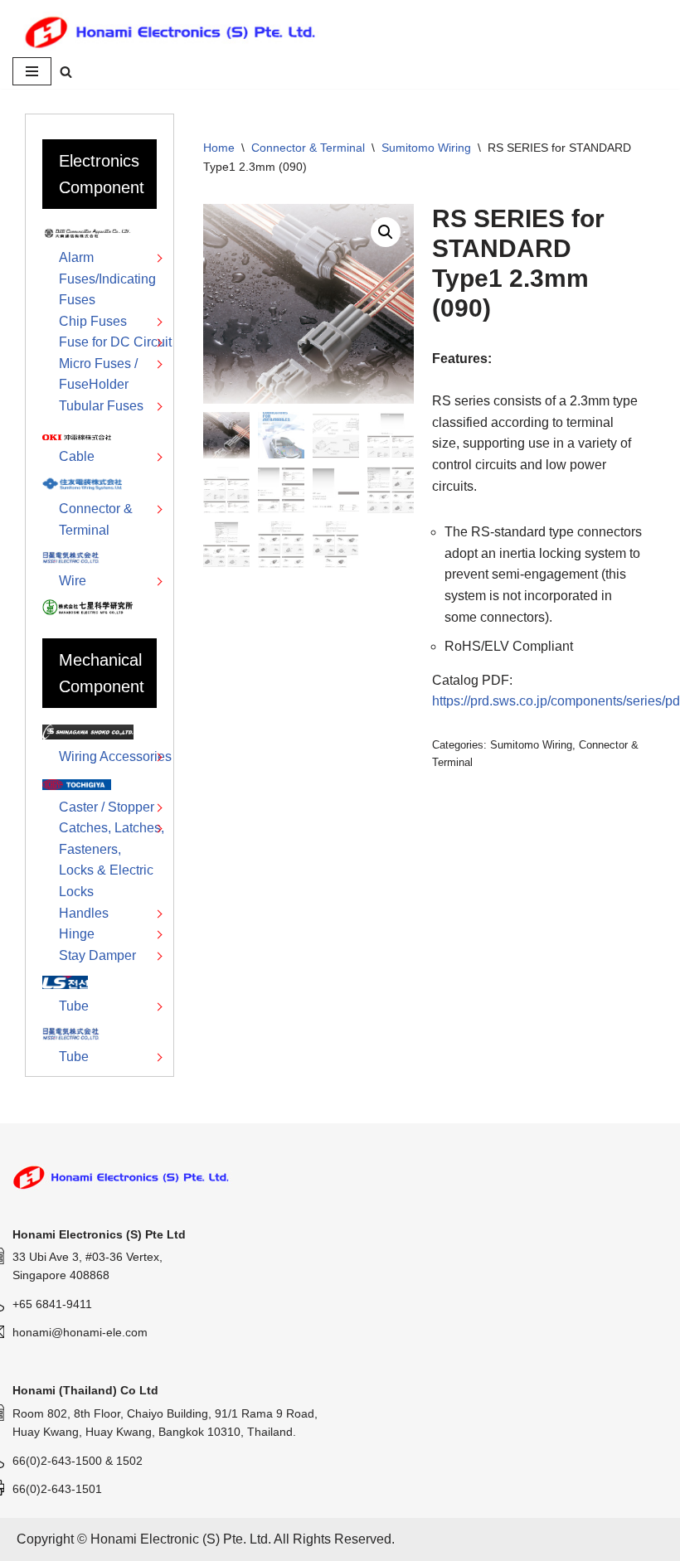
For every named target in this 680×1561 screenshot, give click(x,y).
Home (219, 147)
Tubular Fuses (101, 406)
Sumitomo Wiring (426, 147)
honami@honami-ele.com (80, 1332)
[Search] (66, 71)
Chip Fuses (93, 321)
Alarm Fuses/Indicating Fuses (107, 278)
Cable (77, 456)
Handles (84, 913)
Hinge (77, 934)
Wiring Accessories (115, 756)
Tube (74, 1006)
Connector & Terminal (308, 147)
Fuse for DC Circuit (115, 342)
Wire (72, 581)
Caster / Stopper (106, 807)
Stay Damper (97, 955)
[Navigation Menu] (31, 71)
